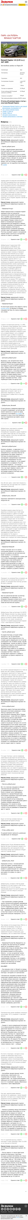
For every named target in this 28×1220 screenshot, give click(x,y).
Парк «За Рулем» (9, 35)
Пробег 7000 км (7, 113)
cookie (17, 1217)
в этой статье (5, 308)
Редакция (4, 1212)
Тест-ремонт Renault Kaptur (10, 110)
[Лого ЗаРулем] (7, 2)
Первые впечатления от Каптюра (12, 116)
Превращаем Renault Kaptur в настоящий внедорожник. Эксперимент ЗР (14, 107)
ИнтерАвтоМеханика (10, 5)
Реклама (10, 1212)
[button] (26, 1216)
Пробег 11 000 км (7, 111)
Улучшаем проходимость (9, 115)
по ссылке (19, 413)
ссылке (5, 165)
